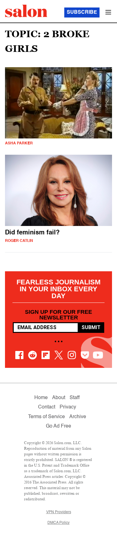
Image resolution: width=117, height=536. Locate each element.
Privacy (68, 407)
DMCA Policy (58, 523)
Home (41, 397)
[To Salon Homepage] (26, 11)
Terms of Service (46, 416)
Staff (75, 397)
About (58, 397)
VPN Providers (58, 512)
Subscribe (82, 12)
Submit (90, 327)
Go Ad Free (58, 426)
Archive (77, 416)
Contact (46, 407)
